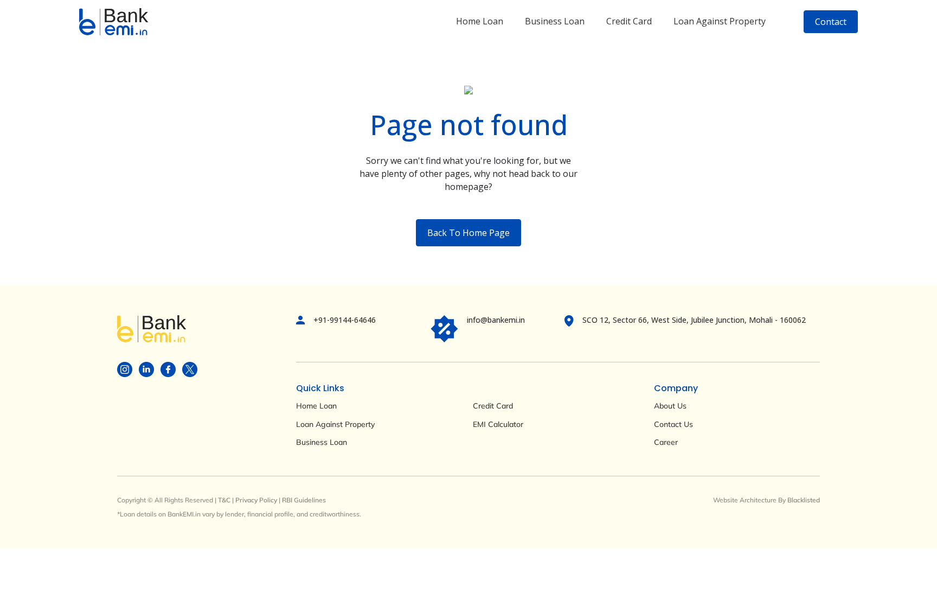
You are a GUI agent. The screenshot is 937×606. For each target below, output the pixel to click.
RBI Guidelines (304, 500)
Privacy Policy (256, 500)
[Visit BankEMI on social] (124, 368)
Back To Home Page (468, 233)
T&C (224, 500)
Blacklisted (803, 500)
